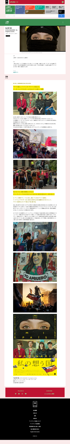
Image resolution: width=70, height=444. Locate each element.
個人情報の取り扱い (35, 429)
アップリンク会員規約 (35, 423)
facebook (19, 393)
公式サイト (15, 72)
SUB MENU (63, 22)
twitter (15, 393)
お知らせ (35, 413)
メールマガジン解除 (49, 394)
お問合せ (35, 418)
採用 (35, 415)
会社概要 (35, 410)
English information (35, 431)
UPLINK (6, 2)
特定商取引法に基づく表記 (35, 426)
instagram (22, 393)
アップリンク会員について (35, 421)
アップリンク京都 (14, 2)
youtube (25, 393)
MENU (63, 2)
